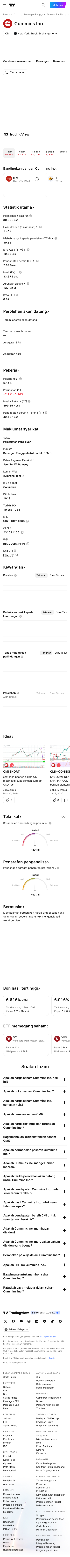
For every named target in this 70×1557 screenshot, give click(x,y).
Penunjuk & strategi (13, 1539)
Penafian (41, 1484)
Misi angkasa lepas (46, 1439)
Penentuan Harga (45, 1380)
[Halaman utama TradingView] (16, 1313)
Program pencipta (12, 1504)
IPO (5, 1446)
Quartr (51, 1358)
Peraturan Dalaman (13, 1508)
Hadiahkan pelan (45, 1387)
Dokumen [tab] (59, 61)
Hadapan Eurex (44, 1422)
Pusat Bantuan (44, 1446)
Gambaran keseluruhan (48, 1397)
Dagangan (8, 1521)
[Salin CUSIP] (22, 532)
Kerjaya (40, 1449)
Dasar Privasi (43, 1487)
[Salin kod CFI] (16, 555)
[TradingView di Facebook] (13, 1321)
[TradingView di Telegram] (44, 1321)
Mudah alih (9, 1480)
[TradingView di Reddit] (60, 1321)
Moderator (8, 1511)
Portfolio (7, 1456)
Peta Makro (9, 1466)
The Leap (41, 1408)
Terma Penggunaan (46, 1480)
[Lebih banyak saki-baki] (18, 14)
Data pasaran (43, 1384)
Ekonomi (7, 1435)
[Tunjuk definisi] (30, 215)
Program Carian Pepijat (48, 1501)
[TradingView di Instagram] (29, 1321)
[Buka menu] (4, 5)
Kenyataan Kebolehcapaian (50, 1494)
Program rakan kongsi (48, 1546)
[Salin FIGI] (27, 543)
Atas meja (8, 1484)
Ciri (38, 1377)
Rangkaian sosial (12, 1494)
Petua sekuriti (43, 1498)
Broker (39, 1401)
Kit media (41, 1453)
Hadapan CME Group (47, 1418)
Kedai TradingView (46, 1463)
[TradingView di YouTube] (21, 1321)
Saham (7, 1387)
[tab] (41, 575)
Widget (40, 1515)
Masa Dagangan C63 (47, 1470)
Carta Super (9, 1377)
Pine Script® (9, 1470)
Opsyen (7, 1463)
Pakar (6, 1542)
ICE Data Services (48, 1336)
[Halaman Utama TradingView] (12, 5)
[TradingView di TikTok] (52, 1321)
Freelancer (8, 1546)
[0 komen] (19, 800)
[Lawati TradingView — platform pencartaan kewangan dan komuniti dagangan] (16, 134)
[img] (52, 33)
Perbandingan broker (47, 1404)
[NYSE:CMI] (6, 765)
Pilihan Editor (10, 1529)
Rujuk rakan (9, 1501)
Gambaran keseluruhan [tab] (17, 61)
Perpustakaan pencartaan (50, 1519)
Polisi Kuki (41, 1491)
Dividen (7, 1442)
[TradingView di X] (5, 1321)
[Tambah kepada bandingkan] (37, 179)
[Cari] (43, 5)
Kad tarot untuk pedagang (50, 1466)
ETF (5, 1390)
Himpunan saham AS (47, 1425)
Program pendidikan (47, 1550)
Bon (5, 1394)
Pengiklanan (42, 1539)
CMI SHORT (11, 771)
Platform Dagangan (46, 1529)
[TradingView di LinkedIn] (37, 1321)
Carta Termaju (43, 1526)
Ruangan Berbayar (13, 1549)
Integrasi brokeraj (45, 1543)
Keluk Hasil (9, 1459)
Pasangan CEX (11, 1401)
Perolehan (8, 1439)
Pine (5, 1408)
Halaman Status (44, 1505)
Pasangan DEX (11, 1404)
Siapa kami (42, 1435)
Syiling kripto (10, 1397)
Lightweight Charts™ (47, 1522)
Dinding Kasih (10, 1497)
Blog (38, 1442)
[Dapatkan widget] (63, 816)
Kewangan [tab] (42, 61)
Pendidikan (9, 1525)
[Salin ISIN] (27, 521)
